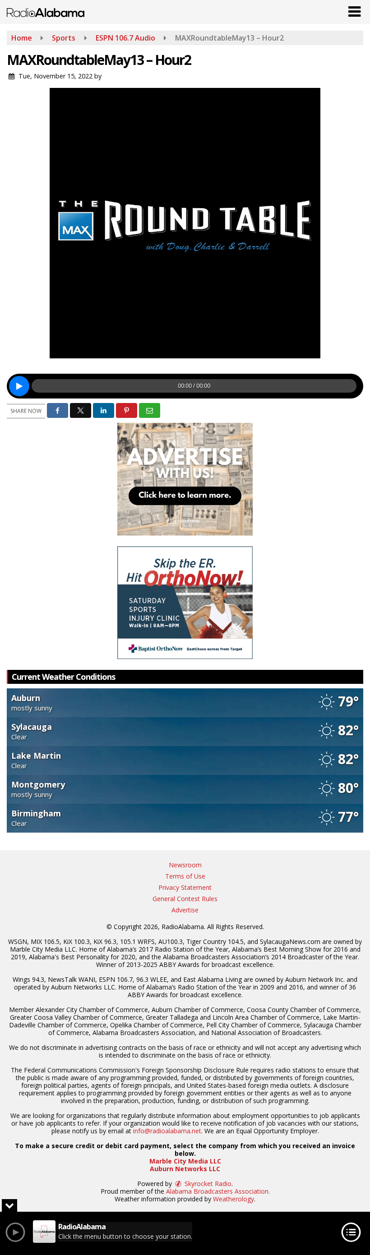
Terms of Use (185, 876)
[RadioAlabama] (45, 12)
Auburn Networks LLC (185, 1168)
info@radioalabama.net (167, 1131)
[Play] (19, 386)
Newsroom (185, 865)
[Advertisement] (185, 479)
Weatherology (233, 1199)
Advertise (185, 910)
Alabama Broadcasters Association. (218, 1191)
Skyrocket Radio (207, 1183)
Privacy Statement (185, 887)
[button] (354, 9)
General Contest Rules (185, 898)
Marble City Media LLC (185, 1161)
